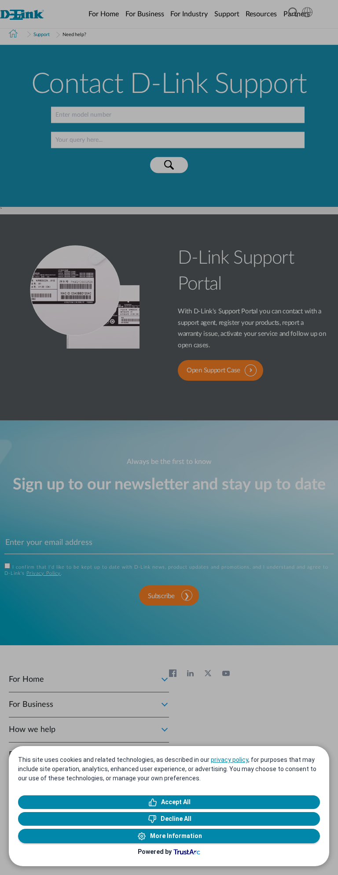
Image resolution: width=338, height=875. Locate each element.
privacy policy (229, 759)
